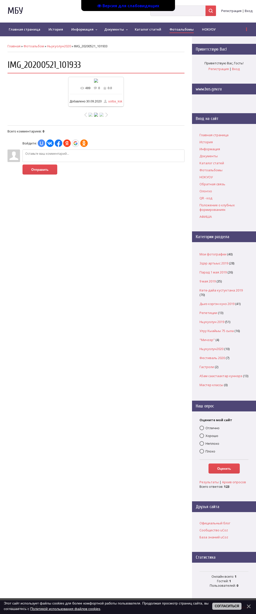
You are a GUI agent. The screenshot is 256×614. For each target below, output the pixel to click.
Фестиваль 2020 (212, 358)
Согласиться (227, 606)
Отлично (213, 428)
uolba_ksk (115, 101)
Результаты (209, 482)
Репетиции (208, 313)
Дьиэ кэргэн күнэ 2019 (217, 303)
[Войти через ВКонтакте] (50, 143)
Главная (14, 46)
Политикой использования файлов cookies (65, 609)
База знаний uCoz (214, 537)
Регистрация (231, 11)
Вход (248, 11)
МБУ (15, 11)
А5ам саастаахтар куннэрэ (221, 376)
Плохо (210, 451)
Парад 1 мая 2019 (213, 272)
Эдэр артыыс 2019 (214, 263)
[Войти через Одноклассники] (84, 143)
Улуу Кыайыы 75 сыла (217, 331)
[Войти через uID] (41, 143)
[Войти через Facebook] (58, 143)
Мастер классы (211, 385)
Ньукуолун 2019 (212, 322)
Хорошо (212, 435)
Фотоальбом (34, 46)
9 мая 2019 (208, 281)
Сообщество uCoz (214, 530)
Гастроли (207, 367)
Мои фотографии (213, 254)
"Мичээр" (207, 340)
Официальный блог (215, 523)
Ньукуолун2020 (59, 46)
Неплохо (212, 443)
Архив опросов (234, 482)
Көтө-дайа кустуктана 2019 (221, 290)
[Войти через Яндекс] (67, 143)
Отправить (39, 170)
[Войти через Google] (75, 143)
